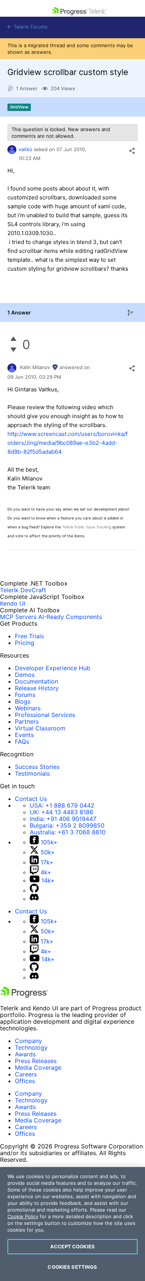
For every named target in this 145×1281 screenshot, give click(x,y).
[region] (72, 1224)
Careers (26, 1074)
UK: (61, 812)
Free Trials (29, 636)
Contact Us (31, 798)
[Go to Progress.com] (24, 995)
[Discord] (34, 898)
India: (63, 818)
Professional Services (45, 714)
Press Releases (36, 1061)
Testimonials (32, 773)
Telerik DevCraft (23, 590)
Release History (37, 688)
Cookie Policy (22, 1216)
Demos (25, 674)
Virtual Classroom (40, 728)
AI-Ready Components (70, 616)
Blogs (22, 701)
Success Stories (37, 766)
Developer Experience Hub (52, 668)
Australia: (68, 832)
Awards (25, 1054)
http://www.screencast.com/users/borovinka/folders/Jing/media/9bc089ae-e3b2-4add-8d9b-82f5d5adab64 (67, 442)
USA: (62, 805)
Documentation (36, 681)
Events (24, 735)
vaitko (25, 149)
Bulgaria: (67, 825)
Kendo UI (12, 603)
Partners (27, 721)
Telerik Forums (30, 27)
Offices (25, 1081)
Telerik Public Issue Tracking (86, 527)
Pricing (24, 642)
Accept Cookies (72, 1246)
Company (28, 1040)
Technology (31, 1047)
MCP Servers (18, 616)
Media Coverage (38, 1067)
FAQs (22, 741)
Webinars (28, 708)
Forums (25, 694)
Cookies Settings (72, 1267)
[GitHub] (34, 890)
